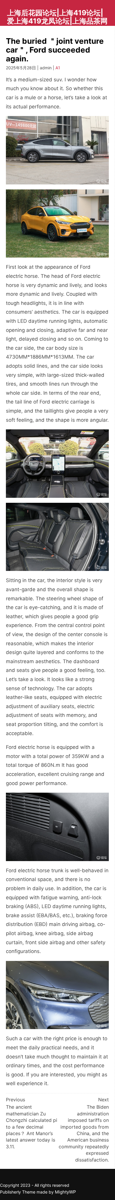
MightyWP (65, 1192)
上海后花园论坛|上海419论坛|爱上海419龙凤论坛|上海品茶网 (57, 17)
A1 (57, 67)
